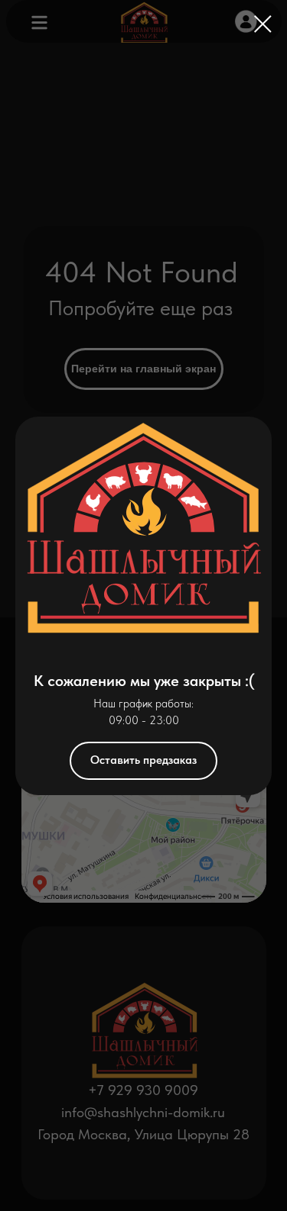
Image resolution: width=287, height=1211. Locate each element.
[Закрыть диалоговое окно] (262, 24)
